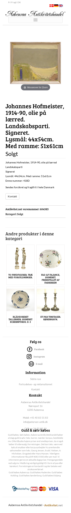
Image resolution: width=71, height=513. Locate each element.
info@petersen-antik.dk (35, 421)
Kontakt (12, 196)
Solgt (20, 214)
